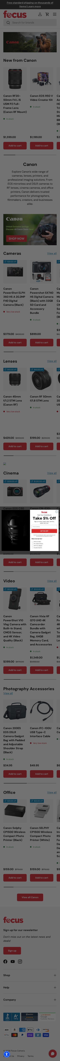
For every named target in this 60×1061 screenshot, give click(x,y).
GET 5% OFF (44, 531)
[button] (6, 1054)
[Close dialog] (57, 511)
